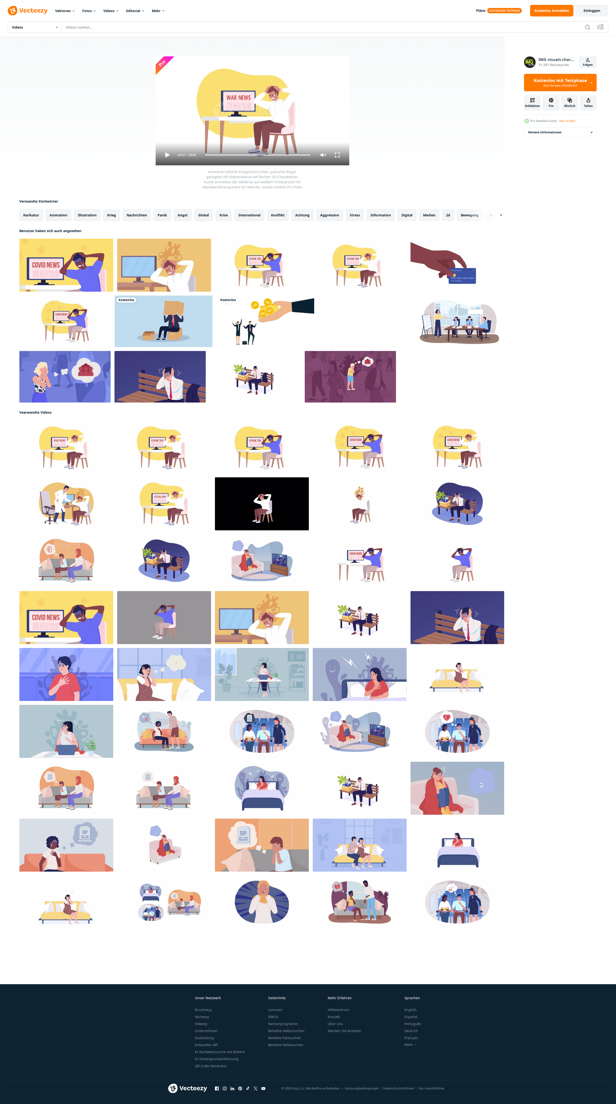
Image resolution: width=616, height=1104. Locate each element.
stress (355, 215)
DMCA (273, 1016)
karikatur (31, 215)
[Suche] (588, 27)
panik (162, 215)
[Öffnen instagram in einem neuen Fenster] (225, 1088)
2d (448, 215)
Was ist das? (567, 121)
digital (407, 215)
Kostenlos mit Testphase (560, 82)
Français (411, 1037)
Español (410, 1016)
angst (183, 215)
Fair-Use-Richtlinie (431, 1088)
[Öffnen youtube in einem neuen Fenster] (263, 1088)
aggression (329, 215)
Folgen (588, 65)
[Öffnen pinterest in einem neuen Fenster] (240, 1088)
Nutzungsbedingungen (362, 1088)
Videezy (201, 1023)
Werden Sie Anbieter (344, 1030)
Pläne (480, 10)
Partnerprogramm (283, 1023)
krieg (111, 215)
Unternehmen (206, 1030)
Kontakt (334, 1016)
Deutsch (411, 1030)
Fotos (87, 10)
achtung (302, 215)
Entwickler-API (206, 1045)
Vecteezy (202, 1016)
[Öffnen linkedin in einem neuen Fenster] (232, 1088)
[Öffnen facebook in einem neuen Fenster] (217, 1088)
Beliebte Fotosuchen (284, 1037)
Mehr (156, 10)
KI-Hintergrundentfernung (216, 1059)
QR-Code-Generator (211, 1066)
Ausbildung (204, 1037)
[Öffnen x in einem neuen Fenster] (256, 1088)
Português (412, 1023)
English (410, 1009)
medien (429, 215)
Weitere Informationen (545, 132)
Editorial (133, 10)
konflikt (278, 215)
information (381, 215)
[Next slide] (497, 215)
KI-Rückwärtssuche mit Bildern (220, 1052)
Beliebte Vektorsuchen (286, 1030)
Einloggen (592, 10)
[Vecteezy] (27, 10)
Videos (108, 10)
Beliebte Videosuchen (285, 1045)
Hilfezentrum (338, 1009)
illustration (87, 215)
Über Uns (335, 1023)
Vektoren (63, 10)
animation (58, 215)
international (249, 215)
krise (224, 215)
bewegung (470, 215)
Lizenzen (275, 1009)
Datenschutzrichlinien (398, 1088)
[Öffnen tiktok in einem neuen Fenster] (248, 1088)
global (203, 215)
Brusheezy (203, 1009)
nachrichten (137, 215)
